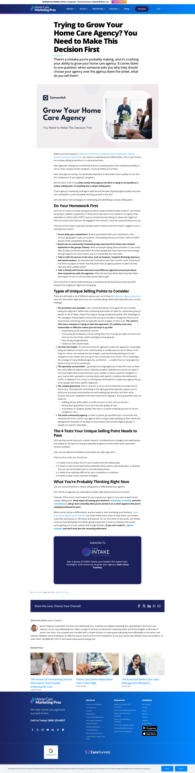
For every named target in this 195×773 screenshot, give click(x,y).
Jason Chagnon (36, 592)
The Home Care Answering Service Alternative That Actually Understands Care (51, 683)
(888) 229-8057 (56, 720)
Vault (67, 592)
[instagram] (43, 730)
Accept (167, 769)
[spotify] (63, 730)
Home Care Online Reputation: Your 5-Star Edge (94, 681)
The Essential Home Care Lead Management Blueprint (140, 681)
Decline (181, 769)
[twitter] (38, 730)
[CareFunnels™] (97, 751)
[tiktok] (58, 730)
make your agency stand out (127, 296)
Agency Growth (60, 592)
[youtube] (48, 730)
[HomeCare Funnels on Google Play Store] (149, 726)
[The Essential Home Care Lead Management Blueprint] (143, 664)
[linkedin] (53, 730)
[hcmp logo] (43, 6)
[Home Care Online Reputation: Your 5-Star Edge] (97, 664)
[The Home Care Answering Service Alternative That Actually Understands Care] (51, 664)
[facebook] (32, 730)
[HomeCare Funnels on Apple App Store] (149, 732)
